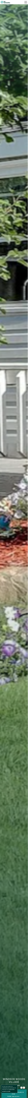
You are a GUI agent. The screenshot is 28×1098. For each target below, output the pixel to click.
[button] (25, 2)
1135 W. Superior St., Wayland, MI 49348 (13, 1093)
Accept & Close (6, 1091)
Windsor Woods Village (14, 1080)
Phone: (9, 1096)
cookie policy (11, 1089)
